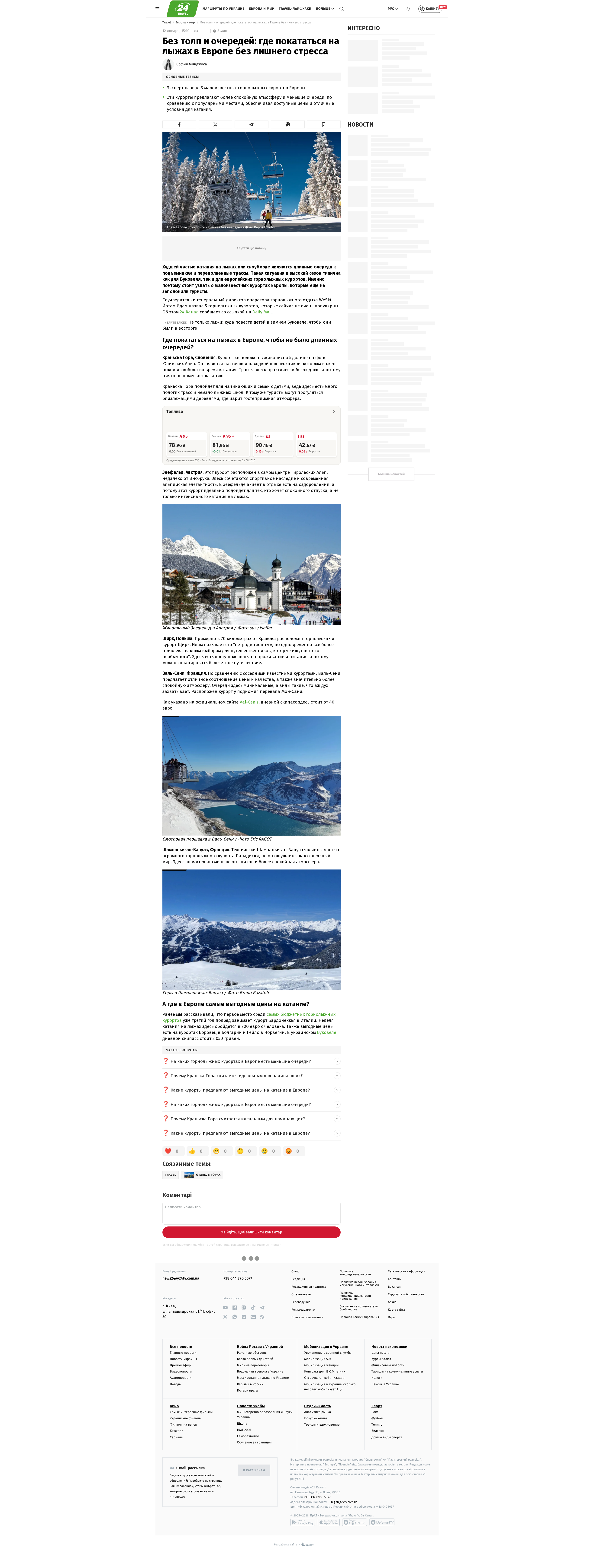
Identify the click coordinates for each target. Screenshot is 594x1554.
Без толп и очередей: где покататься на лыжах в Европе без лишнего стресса (256, 22)
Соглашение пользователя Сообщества (359, 1308)
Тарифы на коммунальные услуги (397, 1371)
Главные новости (183, 1353)
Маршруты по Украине (223, 9)
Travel (167, 22)
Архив (392, 1302)
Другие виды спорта (386, 1437)
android (302, 1522)
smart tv (354, 1522)
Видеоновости (181, 1371)
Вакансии (394, 1286)
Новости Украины (183, 1359)
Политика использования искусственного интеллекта (359, 1284)
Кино (174, 1406)
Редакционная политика (308, 1286)
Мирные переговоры (253, 1365)
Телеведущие (300, 1302)
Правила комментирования (359, 1317)
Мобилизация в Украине (326, 1346)
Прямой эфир (180, 1365)
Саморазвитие (248, 1436)
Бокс (374, 1412)
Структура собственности (406, 1294)
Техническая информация (406, 1271)
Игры (391, 1317)
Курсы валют (381, 1359)
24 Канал (189, 312)
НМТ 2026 (244, 1430)
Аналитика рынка (317, 1412)
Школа (242, 1424)
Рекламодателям (303, 1309)
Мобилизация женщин (321, 1365)
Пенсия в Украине (385, 1384)
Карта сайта (396, 1309)
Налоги (377, 1378)
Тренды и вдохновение (321, 1425)
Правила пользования (307, 1317)
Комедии (176, 1431)
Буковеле (326, 1032)
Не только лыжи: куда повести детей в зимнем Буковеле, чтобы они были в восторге (246, 325)
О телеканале (301, 1294)
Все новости (181, 1346)
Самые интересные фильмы (191, 1412)
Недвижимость (317, 1406)
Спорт (376, 1406)
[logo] (182, 9)
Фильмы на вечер (183, 1425)
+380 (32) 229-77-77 (317, 1497)
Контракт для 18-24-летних (324, 1371)
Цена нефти (380, 1353)
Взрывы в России (250, 1384)
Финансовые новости (387, 1365)
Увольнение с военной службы (328, 1353)
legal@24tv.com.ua (344, 1502)
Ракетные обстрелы (252, 1353)
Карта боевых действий (255, 1359)
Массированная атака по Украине (263, 1378)
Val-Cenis (249, 702)
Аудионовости (180, 1378)
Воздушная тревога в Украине (260, 1371)
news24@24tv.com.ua (180, 1278)
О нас (295, 1271)
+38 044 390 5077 (237, 1278)
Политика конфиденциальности (355, 1273)
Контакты (394, 1279)
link (225, 1307)
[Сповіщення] (408, 9)
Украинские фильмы (185, 1418)
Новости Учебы (251, 1406)
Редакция (298, 1279)
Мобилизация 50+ (317, 1359)
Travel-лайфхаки (295, 9)
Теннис (376, 1425)
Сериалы (176, 1437)
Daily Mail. (262, 312)
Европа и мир (261, 9)
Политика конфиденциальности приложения (355, 1295)
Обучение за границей (254, 1442)
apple (329, 1522)
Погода (175, 1384)
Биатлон (377, 1431)
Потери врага (247, 1390)
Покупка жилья (315, 1418)
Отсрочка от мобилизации (324, 1378)
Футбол (377, 1418)
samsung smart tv (381, 1522)
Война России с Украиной (260, 1346)
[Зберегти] (324, 124)
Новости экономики (389, 1346)
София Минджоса (191, 64)
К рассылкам (254, 1470)
